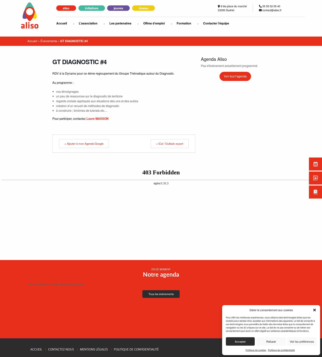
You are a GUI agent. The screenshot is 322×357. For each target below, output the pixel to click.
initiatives (91, 8)
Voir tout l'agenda (235, 76)
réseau (143, 8)
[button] (314, 310)
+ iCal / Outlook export (169, 143)
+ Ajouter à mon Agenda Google (83, 143)
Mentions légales (94, 349)
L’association (88, 23)
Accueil (61, 23)
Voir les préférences (302, 341)
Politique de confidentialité (281, 350)
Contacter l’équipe (216, 23)
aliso (66, 8)
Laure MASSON (97, 118)
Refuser (271, 341)
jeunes (118, 8)
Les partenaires (120, 23)
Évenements (48, 41)
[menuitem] (64, 23)
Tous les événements (161, 294)
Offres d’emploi (154, 23)
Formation (184, 23)
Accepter (240, 341)
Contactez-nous (61, 349)
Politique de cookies (256, 350)
